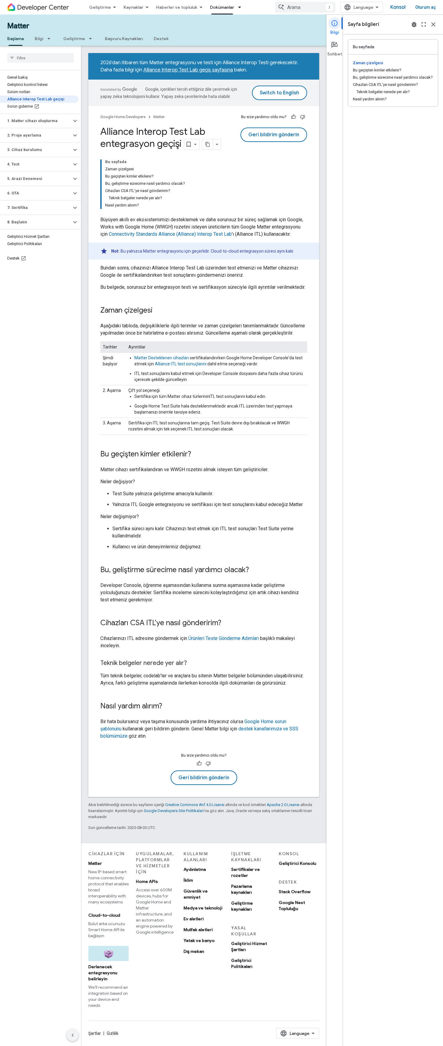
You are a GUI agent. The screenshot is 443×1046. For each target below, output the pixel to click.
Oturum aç (425, 7)
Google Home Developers (123, 117)
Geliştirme (100, 7)
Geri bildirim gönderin (273, 135)
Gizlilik (112, 1033)
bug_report (414, 24)
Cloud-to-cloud (104, 915)
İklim (188, 880)
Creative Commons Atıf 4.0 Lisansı (195, 804)
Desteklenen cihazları (161, 357)
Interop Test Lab (170, 234)
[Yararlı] (293, 116)
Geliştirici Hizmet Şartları (249, 946)
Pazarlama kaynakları (241, 889)
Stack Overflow (294, 891)
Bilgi (39, 38)
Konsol (398, 7)
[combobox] (305, 7)
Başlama (15, 38)
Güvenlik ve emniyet (196, 894)
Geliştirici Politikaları (241, 963)
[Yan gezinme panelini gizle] (73, 1035)
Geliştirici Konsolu (297, 863)
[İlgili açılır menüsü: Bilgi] (50, 38)
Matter (18, 25)
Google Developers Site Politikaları (174, 810)
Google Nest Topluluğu (292, 905)
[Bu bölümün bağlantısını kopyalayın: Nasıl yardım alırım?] (168, 706)
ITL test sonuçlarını (180, 363)
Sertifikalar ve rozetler (245, 872)
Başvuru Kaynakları (124, 38)
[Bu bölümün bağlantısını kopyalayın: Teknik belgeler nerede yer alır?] (193, 663)
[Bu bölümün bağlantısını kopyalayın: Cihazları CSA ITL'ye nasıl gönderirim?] (227, 623)
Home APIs (147, 881)
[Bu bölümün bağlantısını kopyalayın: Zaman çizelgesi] (158, 310)
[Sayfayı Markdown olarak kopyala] (207, 144)
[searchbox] (40, 58)
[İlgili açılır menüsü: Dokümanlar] (241, 7)
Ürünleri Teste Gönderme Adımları (223, 638)
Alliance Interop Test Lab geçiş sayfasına (188, 70)
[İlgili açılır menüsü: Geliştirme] (92, 38)
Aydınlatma (195, 869)
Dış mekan (194, 951)
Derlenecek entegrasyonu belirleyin (102, 972)
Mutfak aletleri (198, 929)
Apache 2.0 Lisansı (283, 804)
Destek (161, 38)
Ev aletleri (194, 919)
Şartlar (94, 1033)
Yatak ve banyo (199, 940)
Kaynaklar (133, 7)
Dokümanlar (222, 7)
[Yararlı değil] (302, 116)
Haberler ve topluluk (176, 7)
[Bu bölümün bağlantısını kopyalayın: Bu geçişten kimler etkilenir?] (197, 454)
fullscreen (423, 24)
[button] (35, 120)
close (433, 24)
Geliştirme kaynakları (242, 906)
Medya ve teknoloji (203, 908)
